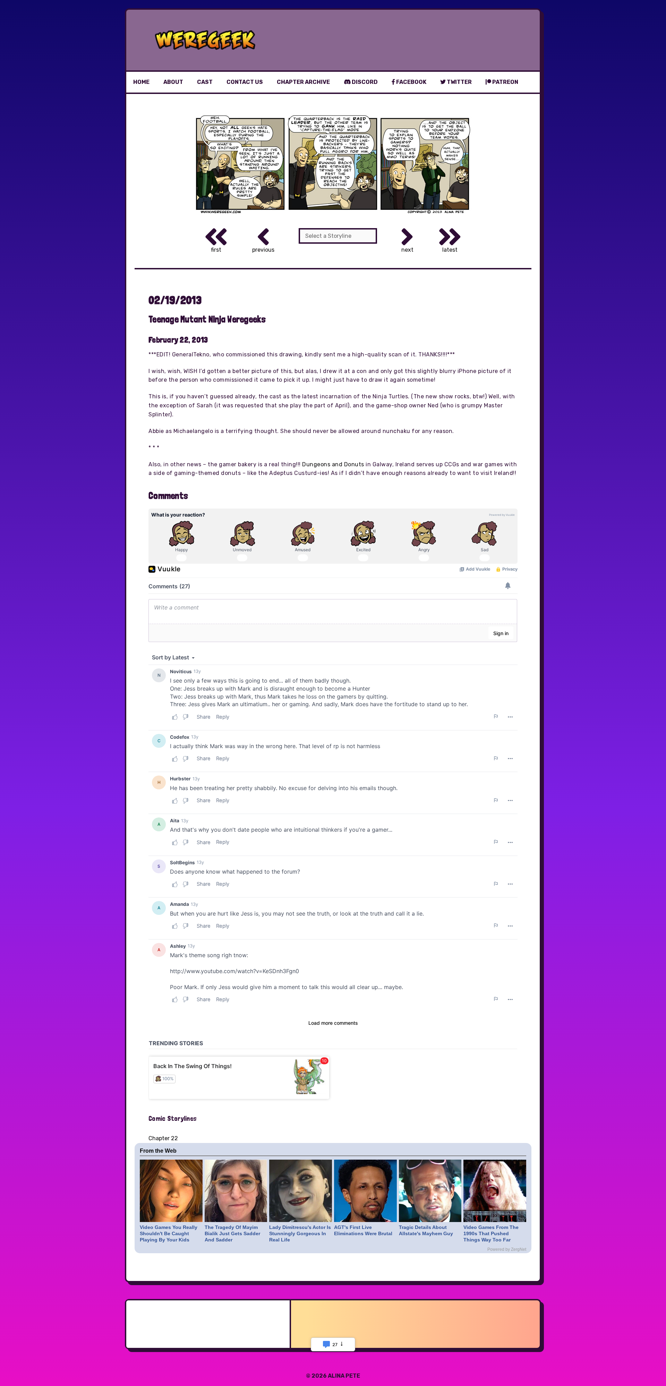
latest (450, 249)
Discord (364, 82)
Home (141, 82)
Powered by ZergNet (506, 1249)
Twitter (459, 82)
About (173, 82)
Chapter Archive (303, 82)
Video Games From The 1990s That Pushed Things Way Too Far (491, 1233)
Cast (205, 82)
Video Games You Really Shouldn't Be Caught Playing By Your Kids (168, 1233)
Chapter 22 (163, 1138)
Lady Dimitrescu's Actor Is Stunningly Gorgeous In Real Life (300, 1233)
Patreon (504, 82)
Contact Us (245, 82)
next (407, 249)
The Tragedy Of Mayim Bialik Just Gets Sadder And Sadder (232, 1233)
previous (263, 249)
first (216, 249)
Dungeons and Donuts (333, 464)
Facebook (410, 82)
